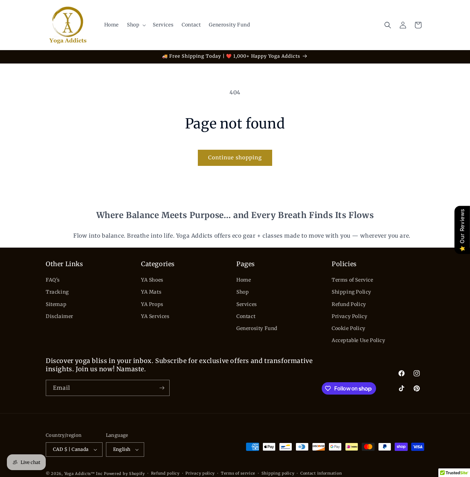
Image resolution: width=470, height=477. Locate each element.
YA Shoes (152, 280)
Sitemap (56, 304)
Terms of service (238, 473)
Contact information (321, 473)
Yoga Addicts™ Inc (83, 473)
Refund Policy (349, 304)
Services (246, 304)
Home (243, 280)
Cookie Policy (348, 328)
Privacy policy (200, 473)
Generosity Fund (256, 328)
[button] (136, 25)
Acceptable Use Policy (358, 340)
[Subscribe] (161, 388)
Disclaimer (59, 316)
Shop (242, 292)
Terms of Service (352, 280)
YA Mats (151, 292)
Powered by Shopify (124, 473)
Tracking (57, 292)
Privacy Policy (349, 316)
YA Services (155, 316)
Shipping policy (278, 473)
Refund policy (165, 473)
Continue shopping (235, 157)
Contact (245, 316)
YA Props (152, 304)
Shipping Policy (351, 292)
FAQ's (53, 280)
